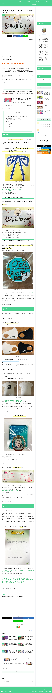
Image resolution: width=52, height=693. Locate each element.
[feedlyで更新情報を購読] (17, 627)
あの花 (17, 596)
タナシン (44, 34)
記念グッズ (8, 121)
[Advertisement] (18, 48)
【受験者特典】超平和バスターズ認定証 (14, 118)
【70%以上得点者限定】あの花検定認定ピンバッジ (16, 119)
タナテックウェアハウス (42, 72)
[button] (33, 681)
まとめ (7, 129)
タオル (8, 128)
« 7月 (38, 132)
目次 (16, 112)
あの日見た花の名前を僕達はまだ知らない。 (9, 596)
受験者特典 (8, 114)
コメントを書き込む (18, 672)
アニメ (4, 594)
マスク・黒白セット (10, 123)
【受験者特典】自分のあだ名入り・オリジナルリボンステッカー (18, 116)
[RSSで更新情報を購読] (19, 627)
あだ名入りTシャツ (10, 124)
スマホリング (9, 126)
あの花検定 (21, 596)
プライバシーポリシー (47, 689)
